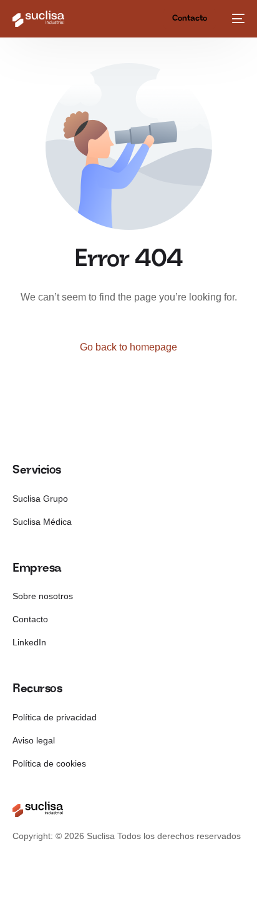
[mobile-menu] (236, 19)
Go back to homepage (128, 347)
